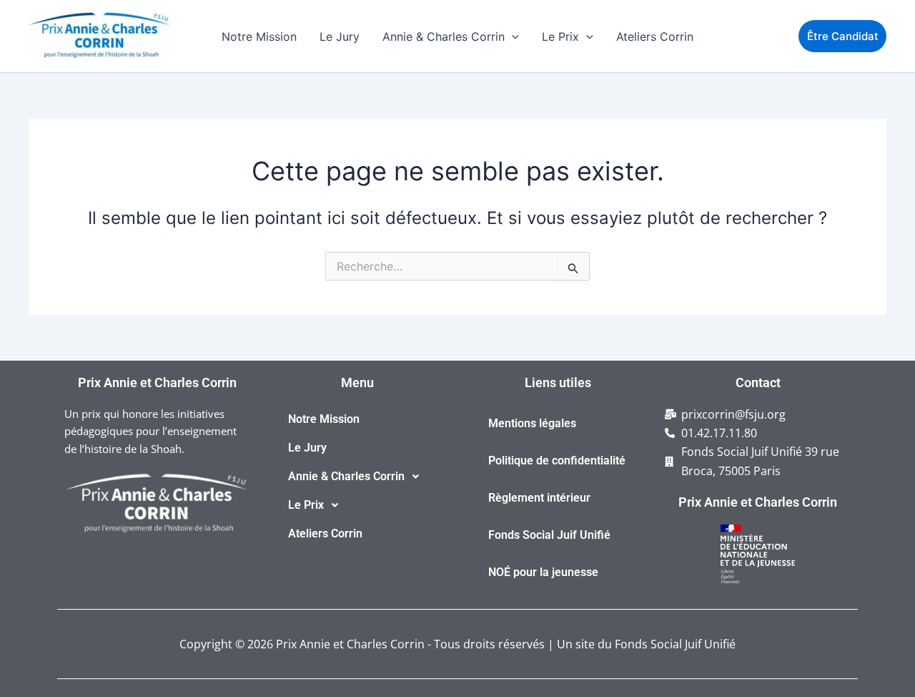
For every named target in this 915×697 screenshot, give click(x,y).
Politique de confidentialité (556, 460)
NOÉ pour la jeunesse (543, 572)
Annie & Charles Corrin (443, 36)
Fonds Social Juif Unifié (549, 535)
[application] (512, 36)
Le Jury (340, 36)
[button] (357, 476)
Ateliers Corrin (654, 36)
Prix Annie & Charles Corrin (38, 60)
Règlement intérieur (539, 498)
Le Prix (560, 36)
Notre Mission (259, 36)
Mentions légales (532, 423)
